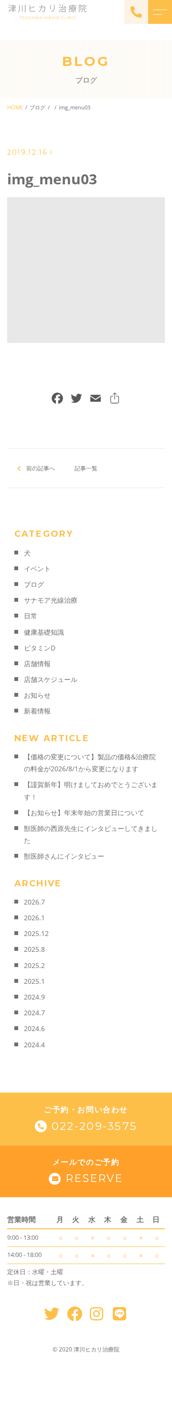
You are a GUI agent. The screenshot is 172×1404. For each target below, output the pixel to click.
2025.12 (36, 933)
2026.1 (34, 917)
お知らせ (37, 695)
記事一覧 (86, 468)
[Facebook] (57, 399)
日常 (30, 615)
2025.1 (34, 981)
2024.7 (34, 1012)
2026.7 (34, 901)
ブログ (34, 584)
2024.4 (34, 1044)
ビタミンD (39, 647)
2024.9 (34, 996)
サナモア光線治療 (50, 600)
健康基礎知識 (44, 632)
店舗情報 (37, 663)
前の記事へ (40, 468)
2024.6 (34, 1028)
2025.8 (34, 949)
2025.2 (34, 965)
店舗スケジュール (50, 679)
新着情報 (37, 710)
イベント (37, 568)
